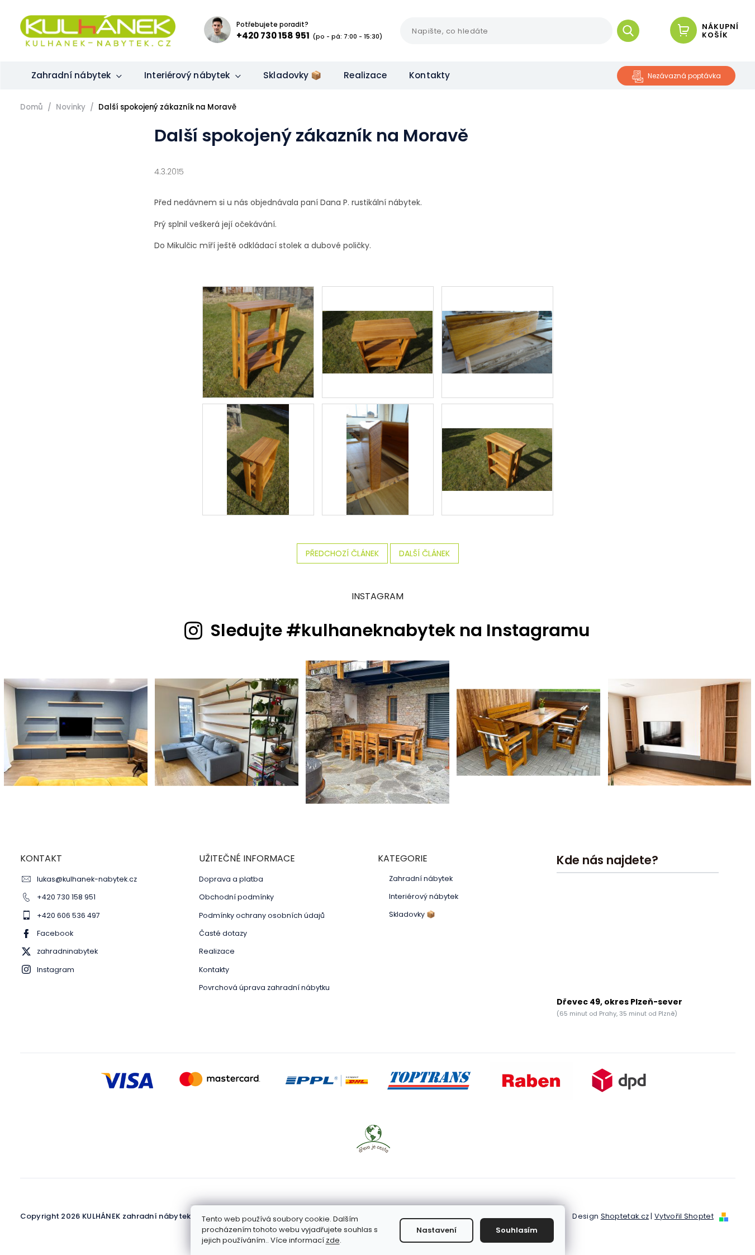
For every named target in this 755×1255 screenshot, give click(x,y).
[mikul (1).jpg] (258, 341)
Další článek (424, 553)
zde (333, 1240)
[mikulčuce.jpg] (258, 459)
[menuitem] (77, 75)
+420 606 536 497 (68, 915)
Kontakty (214, 969)
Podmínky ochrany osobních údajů (262, 915)
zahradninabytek (67, 951)
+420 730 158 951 (66, 897)
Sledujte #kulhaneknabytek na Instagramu (400, 630)
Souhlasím (517, 1230)
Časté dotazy (223, 933)
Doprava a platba (231, 879)
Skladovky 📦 (412, 914)
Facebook (55, 933)
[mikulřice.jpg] (377, 459)
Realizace (217, 951)
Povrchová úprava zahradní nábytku (264, 987)
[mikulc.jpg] (377, 317)
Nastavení (436, 1230)
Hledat (632, 30)
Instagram (55, 969)
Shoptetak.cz (625, 1216)
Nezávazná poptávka (684, 75)
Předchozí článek (342, 553)
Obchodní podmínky (236, 897)
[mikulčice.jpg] (497, 317)
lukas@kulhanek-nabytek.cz (87, 879)
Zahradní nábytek (421, 878)
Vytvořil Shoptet (684, 1216)
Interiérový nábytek (423, 896)
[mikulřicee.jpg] (497, 435)
